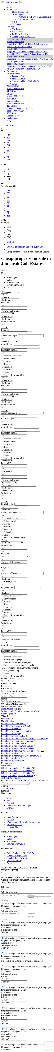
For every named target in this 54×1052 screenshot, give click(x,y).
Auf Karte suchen (14, 824)
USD (9, 174)
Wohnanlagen (13, 282)
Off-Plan (10, 819)
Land (9, 287)
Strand (7, 372)
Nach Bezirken (7, 721)
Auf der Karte (14, 691)
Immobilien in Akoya (10, 733)
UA (8, 140)
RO (8, 160)
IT (8, 155)
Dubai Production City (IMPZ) (20, 853)
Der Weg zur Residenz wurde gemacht (21, 668)
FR (8, 152)
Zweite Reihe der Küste (14, 375)
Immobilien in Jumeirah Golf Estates (17, 746)
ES (8, 150)
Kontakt (10, 803)
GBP (9, 179)
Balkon (7, 361)
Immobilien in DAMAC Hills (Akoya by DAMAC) (24, 738)
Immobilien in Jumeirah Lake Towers (17, 748)
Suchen (4, 691)
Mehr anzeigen (7, 763)
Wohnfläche (6, 493)
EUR (9, 169)
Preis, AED (6, 302)
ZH (8, 147)
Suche (4, 270)
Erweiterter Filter (8, 683)
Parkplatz (8, 367)
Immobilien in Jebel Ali (11, 728)
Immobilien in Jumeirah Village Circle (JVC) (20, 751)
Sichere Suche (7, 681)
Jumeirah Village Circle (17, 855)
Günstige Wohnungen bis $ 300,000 (17, 775)
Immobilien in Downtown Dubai (15, 726)
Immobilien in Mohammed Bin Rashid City (20, 756)
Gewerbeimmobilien (16, 285)
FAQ (9, 800)
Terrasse (7, 364)
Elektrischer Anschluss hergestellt (18, 662)
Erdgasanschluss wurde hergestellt (19, 665)
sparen (4, 699)
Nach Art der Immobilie (11, 706)
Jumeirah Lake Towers (17, 858)
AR (8, 145)
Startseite (11, 798)
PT (8, 157)
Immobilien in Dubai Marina (13, 723)
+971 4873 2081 (8, 125)
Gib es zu (5, 887)
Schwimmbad (10, 358)
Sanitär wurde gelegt (13, 659)
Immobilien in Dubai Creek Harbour (17, 741)
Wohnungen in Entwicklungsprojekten (18, 711)
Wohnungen (12, 277)
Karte (3, 688)
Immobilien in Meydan (11, 753)
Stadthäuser (6, 718)
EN (8, 137)
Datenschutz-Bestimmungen (19, 805)
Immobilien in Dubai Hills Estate (15, 731)
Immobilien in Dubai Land (12, 743)
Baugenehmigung (11, 670)
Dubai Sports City (14, 860)
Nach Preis (6, 765)
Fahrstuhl (8, 369)
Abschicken (6, 908)
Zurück (24, 691)
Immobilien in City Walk (12, 761)
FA (8, 142)
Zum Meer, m (7, 471)
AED (9, 171)
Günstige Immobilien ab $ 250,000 (16, 773)
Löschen (5, 686)
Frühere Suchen (8, 678)
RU (8, 135)
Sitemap (10, 808)
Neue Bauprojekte (9, 709)
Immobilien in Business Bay (13, 736)
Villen (9, 280)
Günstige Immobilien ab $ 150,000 (16, 768)
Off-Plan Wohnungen (16, 844)
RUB (9, 176)
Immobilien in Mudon (10, 758)
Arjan (9, 863)
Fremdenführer (13, 827)
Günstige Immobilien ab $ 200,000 (16, 770)
